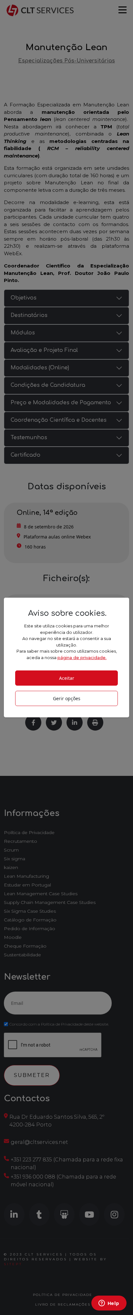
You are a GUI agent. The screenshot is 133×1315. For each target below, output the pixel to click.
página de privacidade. (82, 657)
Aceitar (66, 678)
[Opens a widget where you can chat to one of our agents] (109, 1304)
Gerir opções (66, 698)
